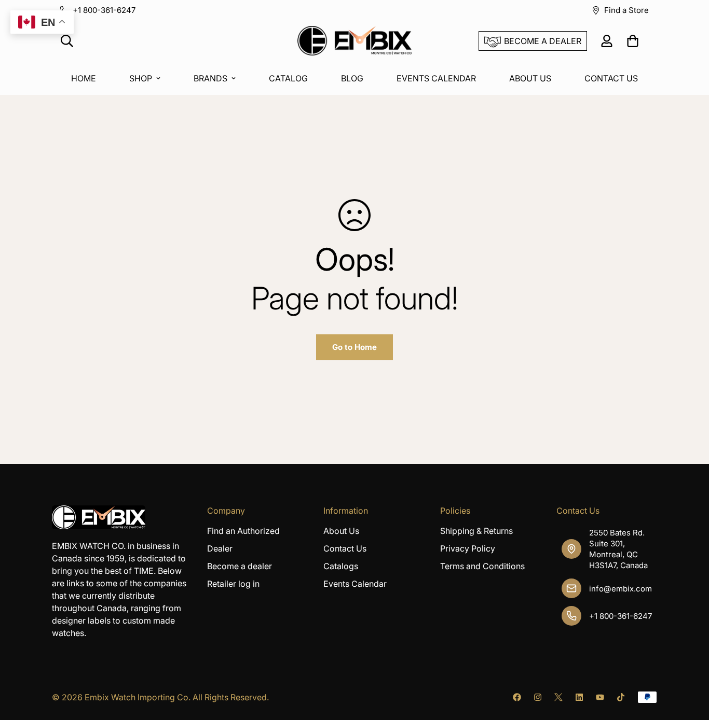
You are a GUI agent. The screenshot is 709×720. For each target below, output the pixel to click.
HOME (83, 78)
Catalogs (340, 566)
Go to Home (354, 347)
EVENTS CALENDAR (436, 78)
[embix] (354, 41)
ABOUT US (530, 78)
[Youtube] (600, 697)
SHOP (140, 78)
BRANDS (210, 78)
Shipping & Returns (476, 531)
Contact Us (344, 548)
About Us (341, 531)
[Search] (67, 41)
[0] (633, 41)
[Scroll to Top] (689, 663)
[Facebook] (517, 697)
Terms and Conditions (482, 566)
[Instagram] (538, 697)
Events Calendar (355, 583)
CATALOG (288, 78)
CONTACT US (611, 78)
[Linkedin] (579, 697)
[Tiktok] (621, 697)
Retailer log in (233, 583)
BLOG (352, 78)
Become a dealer (239, 566)
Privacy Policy (467, 548)
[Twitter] (558, 697)
